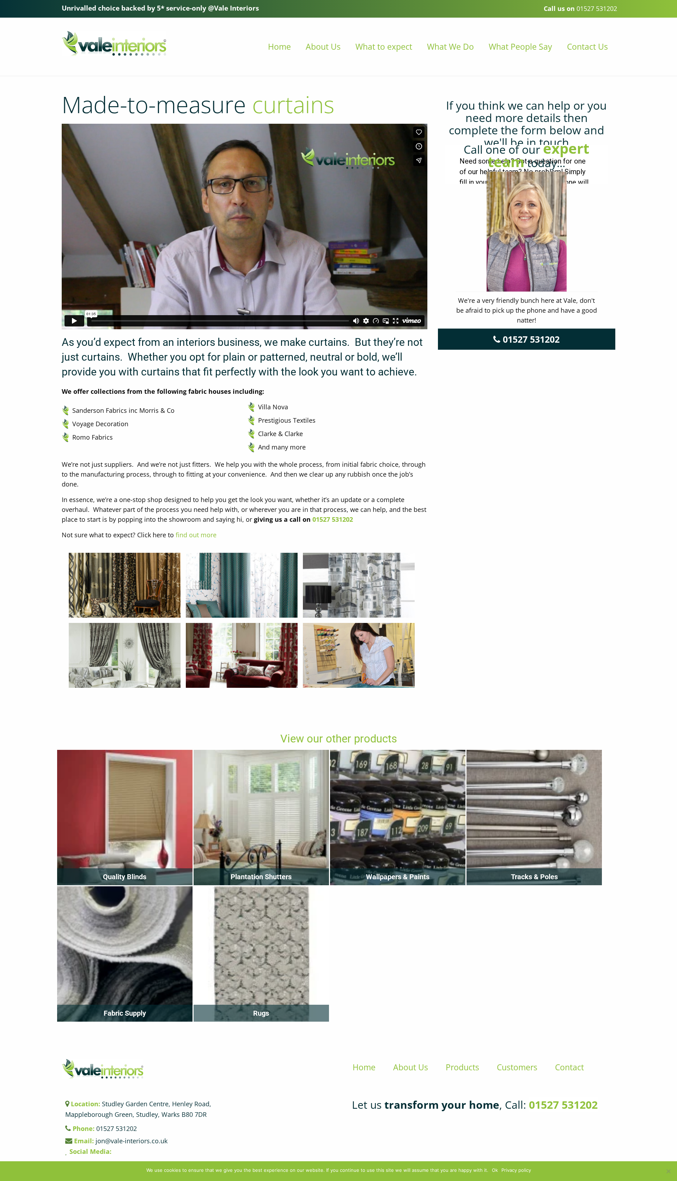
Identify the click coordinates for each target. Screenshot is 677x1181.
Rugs (261, 1013)
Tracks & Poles (534, 877)
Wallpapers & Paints (397, 877)
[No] (668, 1171)
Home (279, 46)
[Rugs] (261, 953)
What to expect (383, 46)
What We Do (450, 46)
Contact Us (587, 46)
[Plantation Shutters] (261, 816)
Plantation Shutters (261, 877)
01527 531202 (332, 519)
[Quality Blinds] (125, 816)
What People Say (520, 46)
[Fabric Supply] (125, 953)
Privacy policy (516, 1170)
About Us (323, 46)
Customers (517, 1067)
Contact (569, 1067)
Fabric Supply (125, 1013)
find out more (196, 535)
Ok (495, 1170)
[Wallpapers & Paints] (397, 816)
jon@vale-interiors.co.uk (120, 1141)
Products (462, 1067)
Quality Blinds (124, 877)
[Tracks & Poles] (534, 816)
